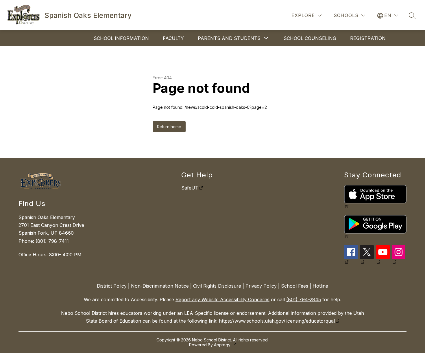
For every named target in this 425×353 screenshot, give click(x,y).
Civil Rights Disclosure (217, 286)
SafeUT (189, 188)
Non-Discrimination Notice (160, 286)
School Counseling (310, 38)
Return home (169, 126)
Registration (368, 38)
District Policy (112, 286)
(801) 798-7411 (52, 241)
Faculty (173, 38)
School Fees (294, 286)
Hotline (320, 286)
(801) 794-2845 (303, 299)
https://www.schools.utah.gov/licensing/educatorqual (277, 321)
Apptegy (223, 344)
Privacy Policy (261, 286)
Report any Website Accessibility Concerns (222, 299)
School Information (121, 38)
